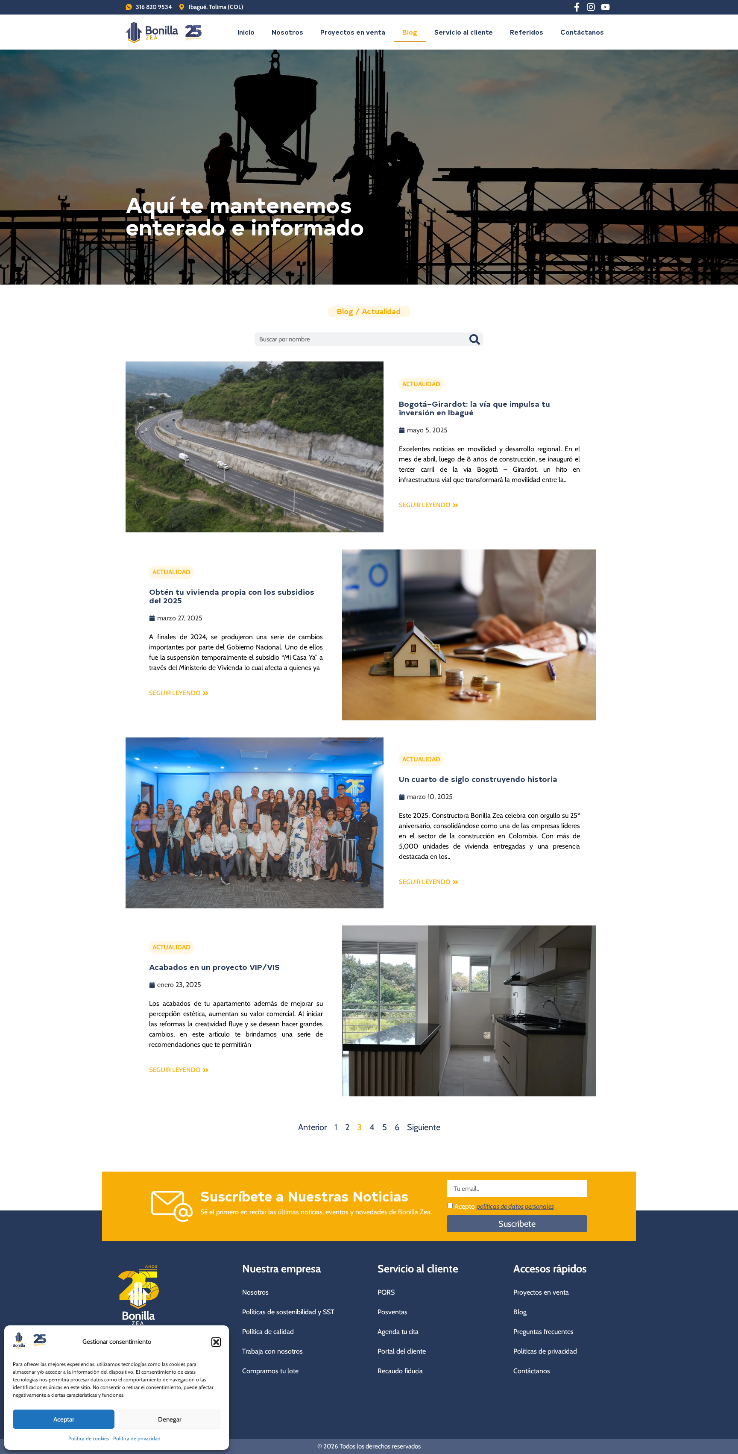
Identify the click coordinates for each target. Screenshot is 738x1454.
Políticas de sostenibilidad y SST (288, 1312)
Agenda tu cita (398, 1332)
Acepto (504, 1206)
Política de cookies (88, 1438)
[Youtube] (605, 7)
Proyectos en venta (352, 31)
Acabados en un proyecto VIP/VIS (214, 966)
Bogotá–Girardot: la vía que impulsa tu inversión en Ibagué (474, 407)
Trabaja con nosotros (272, 1351)
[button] (216, 1342)
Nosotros (287, 31)
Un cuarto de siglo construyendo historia (478, 778)
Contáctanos (582, 31)
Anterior (312, 1127)
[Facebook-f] (576, 7)
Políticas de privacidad (545, 1351)
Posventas (392, 1312)
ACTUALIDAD (421, 384)
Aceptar (63, 1419)
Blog (409, 31)
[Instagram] (591, 7)
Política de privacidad (137, 1438)
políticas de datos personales (515, 1206)
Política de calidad (268, 1332)
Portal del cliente (402, 1351)
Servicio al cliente (463, 31)
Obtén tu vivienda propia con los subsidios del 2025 (231, 595)
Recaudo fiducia (400, 1371)
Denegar (170, 1419)
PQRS (386, 1292)
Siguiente (423, 1127)
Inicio (246, 31)
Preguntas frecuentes (543, 1332)
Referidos (526, 31)
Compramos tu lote (270, 1371)
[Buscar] (474, 339)
